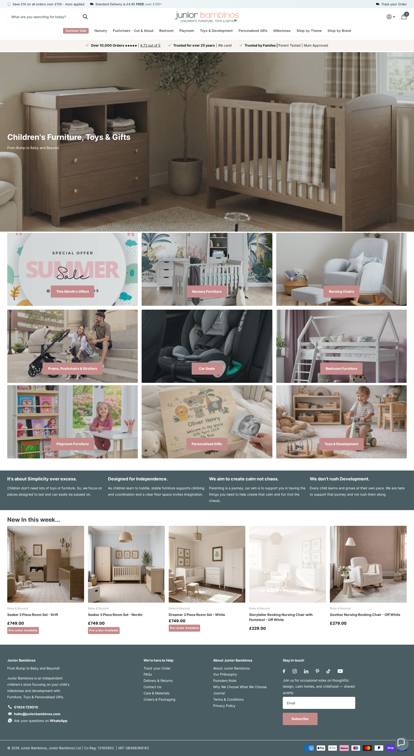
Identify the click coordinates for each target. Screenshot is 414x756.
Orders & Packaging (159, 699)
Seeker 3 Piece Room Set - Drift (32, 615)
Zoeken (85, 17)
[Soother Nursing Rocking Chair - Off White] (368, 564)
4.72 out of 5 (150, 45)
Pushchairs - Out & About (133, 31)
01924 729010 (26, 707)
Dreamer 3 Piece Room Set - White (197, 615)
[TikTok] (328, 671)
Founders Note (224, 680)
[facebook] (284, 671)
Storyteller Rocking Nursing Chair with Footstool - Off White (281, 617)
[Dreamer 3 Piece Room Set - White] (207, 564)
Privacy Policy (224, 706)
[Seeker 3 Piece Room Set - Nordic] (126, 564)
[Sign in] (390, 16)
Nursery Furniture (207, 291)
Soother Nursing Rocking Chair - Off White (365, 615)
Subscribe (300, 719)
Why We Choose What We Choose (240, 687)
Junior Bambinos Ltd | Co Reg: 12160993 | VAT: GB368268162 (99, 748)
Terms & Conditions (228, 699)
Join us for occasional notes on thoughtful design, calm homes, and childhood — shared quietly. (319, 686)
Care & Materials (156, 693)
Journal (219, 693)
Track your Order (157, 668)
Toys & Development (341, 444)
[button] (402, 744)
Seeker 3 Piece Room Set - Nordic (115, 615)
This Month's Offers (72, 291)
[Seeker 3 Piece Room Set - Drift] (45, 564)
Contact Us (152, 687)
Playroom (186, 31)
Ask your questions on (40, 721)
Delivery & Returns (158, 680)
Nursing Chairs (341, 291)
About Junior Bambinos (232, 660)
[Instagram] (294, 671)
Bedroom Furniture (341, 368)
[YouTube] (340, 671)
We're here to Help (159, 660)
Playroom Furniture (73, 444)
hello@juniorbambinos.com (37, 714)
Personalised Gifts (207, 444)
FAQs (148, 674)
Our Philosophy (225, 674)
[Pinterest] (317, 671)
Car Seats (207, 368)
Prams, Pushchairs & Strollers (72, 368)
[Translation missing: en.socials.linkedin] (306, 671)
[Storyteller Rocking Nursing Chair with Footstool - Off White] (287, 564)
